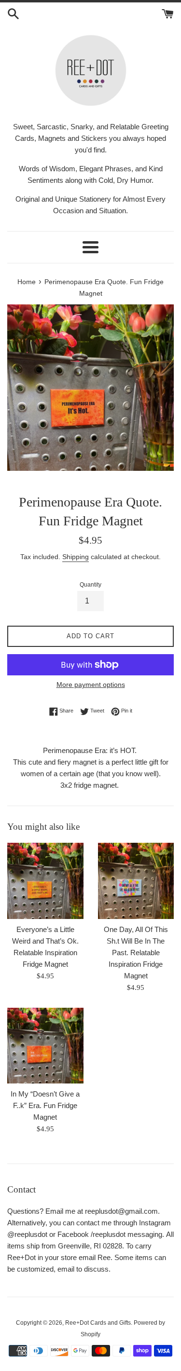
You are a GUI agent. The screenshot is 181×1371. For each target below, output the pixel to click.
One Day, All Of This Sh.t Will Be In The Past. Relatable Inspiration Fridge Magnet (136, 952)
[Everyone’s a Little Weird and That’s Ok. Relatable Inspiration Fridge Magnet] (45, 881)
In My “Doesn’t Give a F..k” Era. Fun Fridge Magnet (45, 1105)
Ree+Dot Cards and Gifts (98, 1322)
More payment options (90, 684)
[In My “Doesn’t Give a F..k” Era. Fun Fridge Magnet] (45, 1046)
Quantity (90, 584)
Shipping (75, 557)
